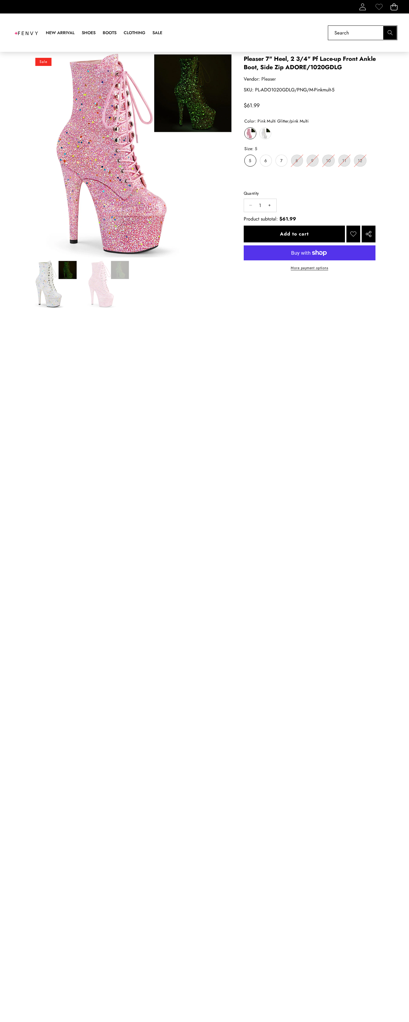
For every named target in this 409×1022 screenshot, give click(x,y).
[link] (379, 6)
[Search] (390, 33)
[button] (394, 6)
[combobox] (362, 33)
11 (346, 162)
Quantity (251, 193)
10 (330, 162)
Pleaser (268, 79)
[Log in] (362, 6)
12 (362, 162)
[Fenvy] (26, 32)
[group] (53, 284)
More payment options (309, 268)
